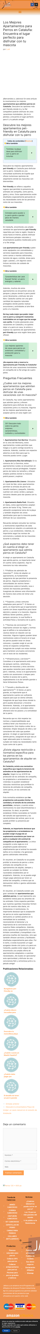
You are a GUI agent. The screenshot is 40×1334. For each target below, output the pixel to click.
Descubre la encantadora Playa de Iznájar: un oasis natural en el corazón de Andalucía (20, 1110)
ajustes (17, 1327)
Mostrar (28, 141)
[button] (20, 12)
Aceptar (6, 1330)
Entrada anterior (12, 1104)
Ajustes (15, 1330)
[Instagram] (36, 4)
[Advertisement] (20, 74)
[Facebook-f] (32, 4)
